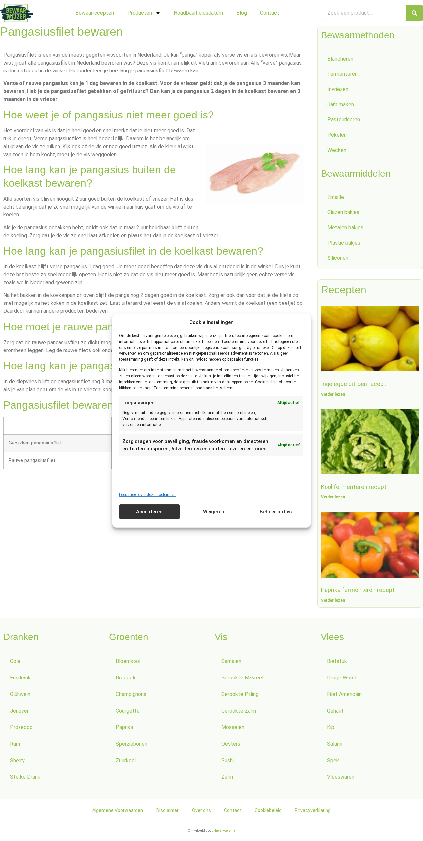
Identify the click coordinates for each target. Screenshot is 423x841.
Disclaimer (167, 810)
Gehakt (335, 711)
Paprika (124, 727)
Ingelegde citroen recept (353, 383)
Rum (15, 744)
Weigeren (213, 512)
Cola (15, 661)
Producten (139, 13)
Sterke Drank (25, 777)
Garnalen (231, 661)
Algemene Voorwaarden (117, 810)
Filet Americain (344, 694)
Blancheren (340, 59)
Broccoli (125, 678)
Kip (330, 727)
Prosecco (21, 727)
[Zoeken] (414, 13)
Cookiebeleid (268, 810)
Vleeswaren (340, 777)
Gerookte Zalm (238, 711)
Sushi (227, 760)
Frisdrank (20, 678)
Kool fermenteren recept (353, 486)
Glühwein (20, 694)
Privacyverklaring (313, 810)
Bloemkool (128, 661)
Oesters (230, 744)
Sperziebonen (131, 744)
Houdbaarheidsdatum (198, 13)
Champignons (131, 694)
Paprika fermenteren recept (358, 589)
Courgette (128, 711)
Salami (334, 744)
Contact (269, 13)
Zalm (227, 777)
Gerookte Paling (240, 694)
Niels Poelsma (224, 830)
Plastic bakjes (343, 243)
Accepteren (149, 512)
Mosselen (232, 727)
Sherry (17, 760)
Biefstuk (337, 661)
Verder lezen (333, 394)
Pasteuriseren (343, 120)
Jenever (19, 711)
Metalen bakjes (345, 227)
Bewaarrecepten (94, 13)
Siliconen (337, 258)
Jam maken (340, 104)
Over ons (201, 810)
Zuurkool (126, 760)
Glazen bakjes (343, 212)
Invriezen (337, 89)
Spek (333, 760)
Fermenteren (342, 74)
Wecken (336, 150)
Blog (241, 13)
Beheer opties (276, 512)
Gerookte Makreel (242, 678)
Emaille (335, 197)
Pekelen (337, 135)
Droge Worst (342, 678)
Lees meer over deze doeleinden (147, 494)
